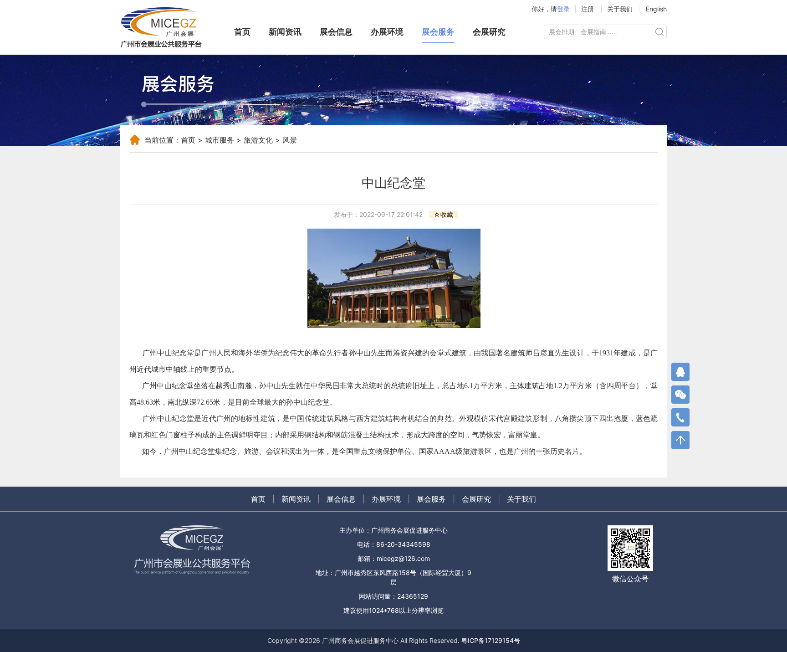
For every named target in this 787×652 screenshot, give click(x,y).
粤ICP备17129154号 (490, 640)
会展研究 (489, 31)
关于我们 (620, 9)
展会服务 (438, 31)
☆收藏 (443, 214)
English (656, 9)
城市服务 (219, 139)
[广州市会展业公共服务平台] (165, 27)
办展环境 (387, 31)
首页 (242, 31)
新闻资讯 (285, 31)
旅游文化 (258, 139)
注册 (587, 9)
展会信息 (336, 31)
